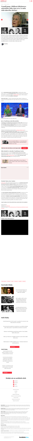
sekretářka (20, 281)
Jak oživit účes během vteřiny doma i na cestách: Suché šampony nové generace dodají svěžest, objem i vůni (15, 417)
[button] (29, 1)
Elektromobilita (13, 409)
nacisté (12, 281)
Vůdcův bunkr (3, 182)
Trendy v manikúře (8, 408)
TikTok (15, 384)
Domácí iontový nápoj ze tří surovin (16, 411)
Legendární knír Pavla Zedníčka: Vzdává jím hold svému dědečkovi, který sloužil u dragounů (13, 421)
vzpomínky (24, 281)
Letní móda (28, 405)
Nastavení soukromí (16, 400)
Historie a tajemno (4, 281)
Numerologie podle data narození (8, 405)
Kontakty (16, 391)
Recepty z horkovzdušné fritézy (5, 413)
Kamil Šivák (6, 43)
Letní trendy (2, 406)
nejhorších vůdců (16, 94)
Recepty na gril (7, 406)
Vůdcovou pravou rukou (10, 155)
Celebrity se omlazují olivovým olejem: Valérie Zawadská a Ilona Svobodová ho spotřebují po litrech (14, 416)
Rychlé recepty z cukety (24, 411)
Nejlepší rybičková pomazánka (5, 412)
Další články (13, 346)
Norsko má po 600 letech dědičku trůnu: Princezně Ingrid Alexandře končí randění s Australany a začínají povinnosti (15, 423)
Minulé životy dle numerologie (15, 408)
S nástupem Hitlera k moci (20, 130)
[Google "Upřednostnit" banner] (14, 149)
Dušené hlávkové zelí (19, 412)
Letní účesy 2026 (3, 409)
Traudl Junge (8, 205)
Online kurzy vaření (16, 389)
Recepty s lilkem (24, 412)
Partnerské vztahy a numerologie (24, 408)
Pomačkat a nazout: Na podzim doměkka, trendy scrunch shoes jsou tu (10, 427)
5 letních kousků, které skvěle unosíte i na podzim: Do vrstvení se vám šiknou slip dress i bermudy (7, 352)
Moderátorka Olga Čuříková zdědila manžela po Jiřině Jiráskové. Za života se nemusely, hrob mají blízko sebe (15, 418)
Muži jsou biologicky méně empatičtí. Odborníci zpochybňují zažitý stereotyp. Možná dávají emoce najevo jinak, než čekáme (16, 428)
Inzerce (16, 392)
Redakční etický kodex (16, 394)
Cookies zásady (16, 397)
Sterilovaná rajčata (8, 411)
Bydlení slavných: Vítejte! (17, 405)
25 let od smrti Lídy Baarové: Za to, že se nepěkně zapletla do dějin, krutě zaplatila (21, 291)
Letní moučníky (8, 409)
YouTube (15, 386)
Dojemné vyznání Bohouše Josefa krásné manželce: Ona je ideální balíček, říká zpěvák (7, 367)
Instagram (16, 382)
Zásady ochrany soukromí (16, 399)
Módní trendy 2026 (23, 405)
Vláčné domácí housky (13, 412)
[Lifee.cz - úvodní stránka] (3, 1)
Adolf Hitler (8, 281)
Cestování (2, 405)
